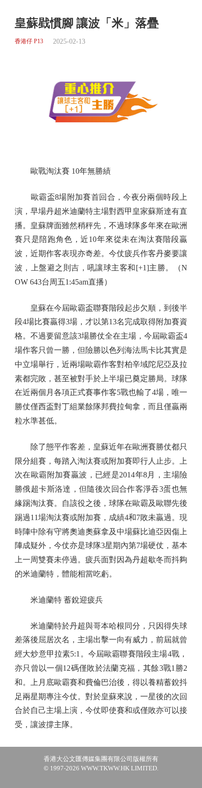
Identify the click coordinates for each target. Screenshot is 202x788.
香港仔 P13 (29, 41)
